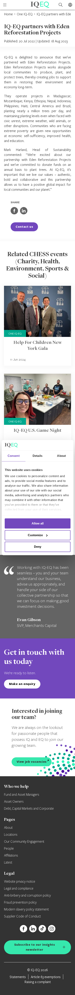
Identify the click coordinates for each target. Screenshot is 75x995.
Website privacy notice (19, 882)
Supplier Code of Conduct (22, 916)
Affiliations (11, 856)
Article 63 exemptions (46, 977)
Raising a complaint (37, 981)
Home (8, 14)
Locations (10, 835)
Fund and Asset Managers (21, 795)
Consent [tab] (14, 455)
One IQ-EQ (25, 14)
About (8, 828)
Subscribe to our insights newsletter (34, 947)
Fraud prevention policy (20, 903)
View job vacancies (32, 762)
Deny (37, 547)
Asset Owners (14, 802)
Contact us (24, 227)
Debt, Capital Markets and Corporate (29, 809)
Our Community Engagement (24, 842)
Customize (35, 535)
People (9, 849)
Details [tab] (37, 455)
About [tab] (61, 455)
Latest (8, 863)
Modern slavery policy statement (26, 909)
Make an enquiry (22, 684)
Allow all (38, 523)
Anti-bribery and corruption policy (27, 896)
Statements (18, 977)
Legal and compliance (18, 889)
